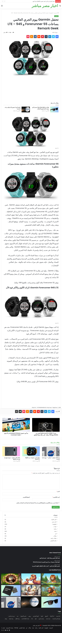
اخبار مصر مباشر (36, 625)
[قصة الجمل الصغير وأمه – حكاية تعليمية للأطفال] (31, 578)
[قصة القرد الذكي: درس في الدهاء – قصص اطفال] (51, 590)
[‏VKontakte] (35, 36)
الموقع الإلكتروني (26, 497)
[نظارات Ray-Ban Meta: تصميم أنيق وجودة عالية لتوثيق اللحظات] (54, 109)
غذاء (32, 618)
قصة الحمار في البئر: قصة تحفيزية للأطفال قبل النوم (43, 1)
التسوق (46, 616)
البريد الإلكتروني (56, 497)
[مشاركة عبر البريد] (20, 411)
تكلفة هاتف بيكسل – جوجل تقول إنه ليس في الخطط (12, 458)
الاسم (58, 491)
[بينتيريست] (42, 36)
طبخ (36, 618)
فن (55, 533)
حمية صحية (48, 618)
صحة (55, 531)
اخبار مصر (54, 521)
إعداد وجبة (58, 616)
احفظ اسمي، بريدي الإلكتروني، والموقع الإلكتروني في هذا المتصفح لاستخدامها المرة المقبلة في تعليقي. (37, 502)
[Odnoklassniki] (31, 36)
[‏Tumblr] (46, 36)
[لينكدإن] (49, 36)
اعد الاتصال (52, 616)
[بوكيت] (27, 36)
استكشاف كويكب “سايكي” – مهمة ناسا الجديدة (51, 458)
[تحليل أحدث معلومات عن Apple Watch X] (31, 451)
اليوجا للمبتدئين (36, 616)
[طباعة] (16, 411)
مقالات (54, 536)
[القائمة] (2, 6)
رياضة (55, 529)
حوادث (55, 526)
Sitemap (16, 627)
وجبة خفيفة (11, 618)
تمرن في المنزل (11, 616)
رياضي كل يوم (41, 618)
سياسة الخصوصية (9, 627)
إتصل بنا (3, 627)
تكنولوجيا (51, 13)
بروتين (29, 616)
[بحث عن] (60, 6)
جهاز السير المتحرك (56, 618)
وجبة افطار (17, 618)
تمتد (17, 616)
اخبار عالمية (53, 519)
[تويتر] (53, 36)
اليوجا (42, 616)
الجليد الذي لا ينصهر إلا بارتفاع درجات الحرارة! (12, 108)
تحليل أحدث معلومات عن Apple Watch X (32, 458)
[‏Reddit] (38, 36)
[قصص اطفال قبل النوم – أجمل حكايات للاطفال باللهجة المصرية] (31, 590)
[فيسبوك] (57, 36)
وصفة (6, 618)
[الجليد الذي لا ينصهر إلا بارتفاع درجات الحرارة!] (26, 109)
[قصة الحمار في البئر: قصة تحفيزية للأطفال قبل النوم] (11, 578)
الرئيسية (56, 13)
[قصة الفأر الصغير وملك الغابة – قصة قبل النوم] (51, 578)
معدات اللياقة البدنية (25, 618)
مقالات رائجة (53, 538)
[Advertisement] (31, 89)
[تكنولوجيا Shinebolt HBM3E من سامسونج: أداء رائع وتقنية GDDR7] (11, 590)
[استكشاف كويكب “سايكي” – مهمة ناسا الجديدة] (51, 451)
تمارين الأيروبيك (23, 616)
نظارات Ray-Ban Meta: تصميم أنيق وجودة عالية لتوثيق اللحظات (40, 108)
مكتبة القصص (53, 540)
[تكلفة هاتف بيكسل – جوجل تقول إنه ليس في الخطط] (11, 451)
